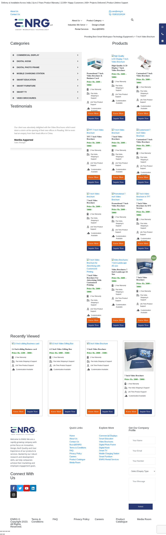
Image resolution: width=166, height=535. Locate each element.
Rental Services (81, 29)
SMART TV (22, 92)
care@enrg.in (117, 11)
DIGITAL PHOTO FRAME (28, 67)
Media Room (144, 519)
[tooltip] (162, 26)
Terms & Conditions (37, 520)
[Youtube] (26, 488)
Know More (93, 113)
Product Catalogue (121, 520)
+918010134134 (118, 14)
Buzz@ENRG (98, 29)
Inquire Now (93, 118)
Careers (99, 519)
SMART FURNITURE (26, 86)
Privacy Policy (81, 519)
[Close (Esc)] (1, 531)
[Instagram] (13, 494)
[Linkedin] (33, 488)
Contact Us (15, 14)
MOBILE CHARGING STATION (30, 73)
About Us (14, 11)
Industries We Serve (76, 25)
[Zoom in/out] (9, 531)
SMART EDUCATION (26, 80)
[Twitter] (20, 488)
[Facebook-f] (13, 488)
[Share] (4, 531)
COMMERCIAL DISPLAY (28, 55)
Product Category (94, 20)
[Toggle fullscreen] (6, 531)
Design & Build (98, 25)
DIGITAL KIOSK (24, 61)
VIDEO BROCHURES (26, 98)
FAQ (55, 519)
